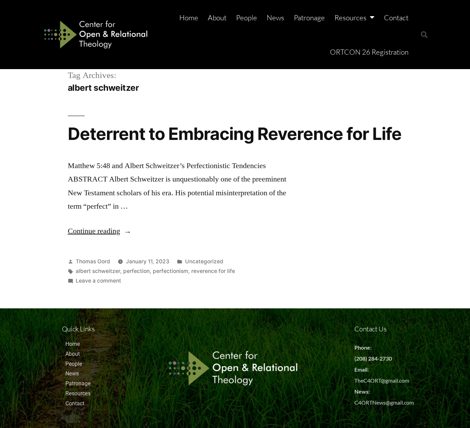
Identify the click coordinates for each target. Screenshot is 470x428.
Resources (350, 17)
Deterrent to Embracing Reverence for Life (235, 133)
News (275, 17)
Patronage (309, 17)
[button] (424, 35)
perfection (136, 271)
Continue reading (99, 231)
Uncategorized (204, 261)
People (246, 17)
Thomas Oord (93, 261)
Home (188, 17)
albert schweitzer (98, 271)
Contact (396, 17)
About (217, 17)
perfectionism (170, 271)
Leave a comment (98, 280)
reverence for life (213, 271)
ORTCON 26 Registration (369, 51)
